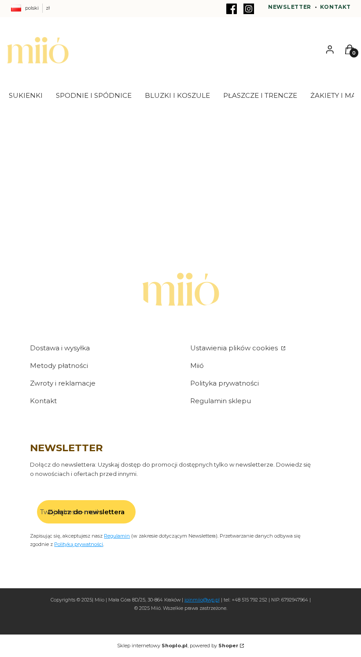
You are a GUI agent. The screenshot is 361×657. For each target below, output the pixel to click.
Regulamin (117, 536)
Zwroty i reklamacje (63, 383)
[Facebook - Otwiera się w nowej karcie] (231, 9)
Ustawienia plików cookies (235, 348)
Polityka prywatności (224, 383)
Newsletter (289, 7)
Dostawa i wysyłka (60, 348)
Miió (197, 365)
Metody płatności (59, 365)
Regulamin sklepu (220, 401)
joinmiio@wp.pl (202, 600)
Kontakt (335, 7)
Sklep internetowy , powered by (177, 645)
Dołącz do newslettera (86, 512)
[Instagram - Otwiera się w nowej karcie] (248, 9)
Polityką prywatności (78, 544)
